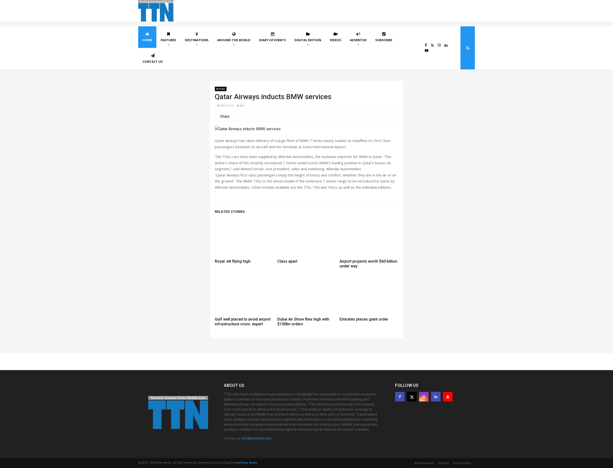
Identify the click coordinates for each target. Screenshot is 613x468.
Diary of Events (272, 40)
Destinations (197, 40)
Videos (335, 40)
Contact (443, 463)
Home (147, 40)
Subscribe (383, 40)
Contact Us (152, 61)
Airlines (220, 89)
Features (168, 40)
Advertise (358, 40)
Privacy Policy (462, 463)
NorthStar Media (246, 462)
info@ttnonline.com (257, 438)
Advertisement (424, 463)
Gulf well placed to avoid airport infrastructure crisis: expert (243, 321)
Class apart (287, 261)
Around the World (233, 40)
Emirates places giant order (364, 319)
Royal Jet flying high (232, 261)
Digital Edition (308, 40)
